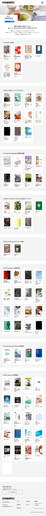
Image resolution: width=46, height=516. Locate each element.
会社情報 (28, 501)
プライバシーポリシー (39, 508)
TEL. (7, 488)
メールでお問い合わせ (12, 492)
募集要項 (37, 505)
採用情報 (36, 501)
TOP (18, 501)
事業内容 (19, 504)
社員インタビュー (38, 503)
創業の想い (19, 508)
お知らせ (28, 504)
